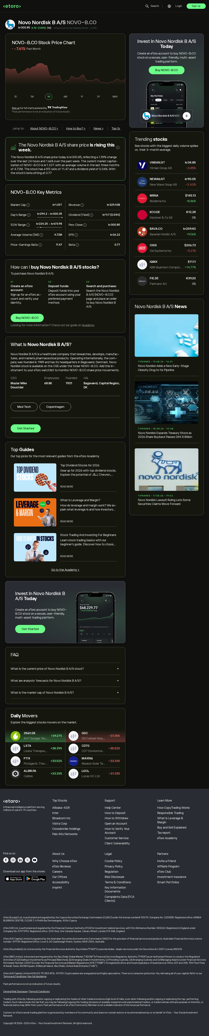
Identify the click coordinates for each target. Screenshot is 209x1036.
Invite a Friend (166, 861)
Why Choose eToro (64, 861)
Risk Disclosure (114, 877)
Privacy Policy (114, 866)
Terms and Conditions (14, 976)
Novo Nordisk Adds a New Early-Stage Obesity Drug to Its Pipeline (163, 367)
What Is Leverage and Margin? (80, 500)
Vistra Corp (59, 823)
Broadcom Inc (61, 818)
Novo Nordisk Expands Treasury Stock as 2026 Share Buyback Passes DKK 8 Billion (165, 435)
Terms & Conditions (118, 882)
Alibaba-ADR (61, 807)
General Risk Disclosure (15, 991)
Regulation (111, 871)
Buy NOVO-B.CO (166, 70)
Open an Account (116, 823)
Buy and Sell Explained (171, 827)
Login (179, 6)
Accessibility (60, 882)
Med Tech (24, 406)
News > (99, 128)
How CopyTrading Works (173, 807)
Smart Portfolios (168, 882)
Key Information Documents (115, 889)
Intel (55, 813)
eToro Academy (167, 838)
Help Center (113, 807)
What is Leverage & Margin (170, 820)
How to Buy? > (76, 128)
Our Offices (59, 877)
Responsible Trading (170, 813)
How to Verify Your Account (117, 830)
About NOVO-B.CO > (44, 128)
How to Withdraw (116, 818)
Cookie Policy (113, 861)
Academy (88, 325)
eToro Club (164, 871)
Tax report (163, 832)
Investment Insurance (171, 877)
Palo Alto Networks (65, 834)
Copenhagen (55, 406)
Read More (66, 486)
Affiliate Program (168, 866)
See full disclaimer (37, 976)
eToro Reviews (61, 866)
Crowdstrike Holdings (66, 828)
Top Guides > (120, 128)
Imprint (57, 887)
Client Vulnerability (117, 843)
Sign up (196, 6)
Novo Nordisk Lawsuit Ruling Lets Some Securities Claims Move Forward (164, 502)
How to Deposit (115, 813)
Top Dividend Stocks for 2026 (79, 465)
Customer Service (117, 838)
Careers (57, 871)
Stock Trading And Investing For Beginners (88, 535)
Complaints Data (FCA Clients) (119, 898)
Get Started (25, 428)
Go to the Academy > (65, 569)
